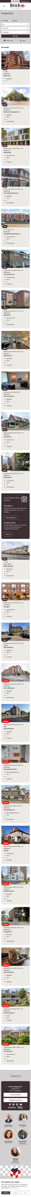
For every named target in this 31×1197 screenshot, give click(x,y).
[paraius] (11, 1107)
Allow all (6, 1193)
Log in (16, 1)
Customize (15, 1193)
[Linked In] (10, 1104)
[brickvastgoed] (17, 6)
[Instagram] (13, 1104)
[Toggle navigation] (4, 6)
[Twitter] (17, 1104)
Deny (25, 1193)
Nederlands (26, 1)
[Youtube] (21, 1104)
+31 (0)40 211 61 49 (15, 1094)
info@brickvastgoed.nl (15, 1100)
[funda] (20, 1107)
